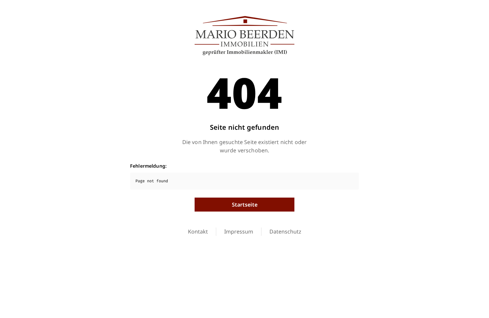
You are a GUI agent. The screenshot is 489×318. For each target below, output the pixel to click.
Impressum (238, 231)
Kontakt (198, 231)
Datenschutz (285, 231)
